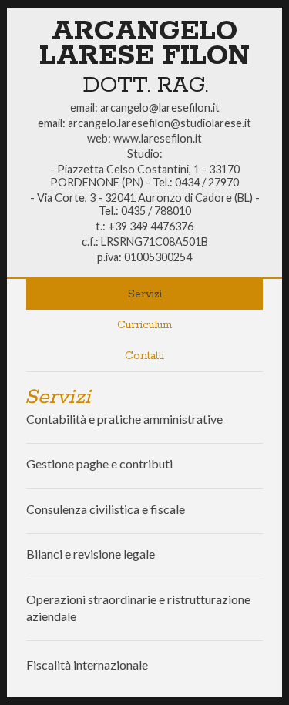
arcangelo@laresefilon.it (160, 107)
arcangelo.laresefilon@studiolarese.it (159, 122)
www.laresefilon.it (157, 138)
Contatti (144, 356)
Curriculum (144, 325)
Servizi (145, 294)
